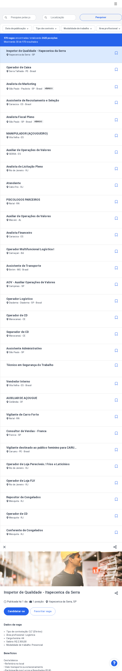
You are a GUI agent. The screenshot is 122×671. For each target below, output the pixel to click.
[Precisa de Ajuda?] (114, 663)
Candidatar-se (16, 611)
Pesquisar (100, 17)
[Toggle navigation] (115, 3)
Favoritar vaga (42, 611)
